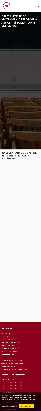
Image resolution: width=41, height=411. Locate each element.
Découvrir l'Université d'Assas (11, 360)
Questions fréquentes (9, 351)
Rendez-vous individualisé (10, 342)
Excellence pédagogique (9, 348)
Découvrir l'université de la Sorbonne (14, 369)
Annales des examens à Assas (12, 363)
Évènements (5, 333)
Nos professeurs (7, 339)
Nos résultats (6, 336)
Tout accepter (26, 406)
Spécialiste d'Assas (8, 345)
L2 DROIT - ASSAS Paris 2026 (12, 386)
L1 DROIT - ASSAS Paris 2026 (12, 383)
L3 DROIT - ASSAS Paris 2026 (12, 389)
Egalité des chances (8, 366)
